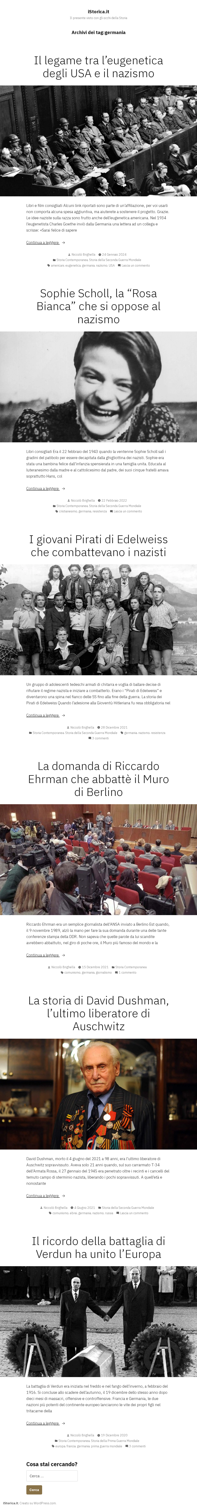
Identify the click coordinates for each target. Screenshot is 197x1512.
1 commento (127, 972)
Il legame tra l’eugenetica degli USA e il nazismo (98, 66)
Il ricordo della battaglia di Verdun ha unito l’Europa (98, 1247)
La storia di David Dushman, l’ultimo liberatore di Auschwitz (98, 1013)
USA (112, 265)
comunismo (72, 972)
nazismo (101, 265)
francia (71, 1446)
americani (57, 265)
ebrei (73, 1213)
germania (88, 265)
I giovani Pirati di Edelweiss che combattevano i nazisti (98, 545)
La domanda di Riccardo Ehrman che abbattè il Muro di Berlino (98, 778)
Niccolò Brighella (83, 254)
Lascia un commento (136, 265)
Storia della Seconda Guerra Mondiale (115, 260)
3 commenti (100, 738)
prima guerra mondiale (106, 1446)
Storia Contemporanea (72, 260)
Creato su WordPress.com (38, 1503)
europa (60, 1446)
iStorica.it (98, 11)
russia (109, 1213)
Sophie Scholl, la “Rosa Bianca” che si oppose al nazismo (98, 305)
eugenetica (73, 265)
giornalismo (104, 972)
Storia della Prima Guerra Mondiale (115, 1441)
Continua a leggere (53, 243)
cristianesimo (68, 511)
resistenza (100, 511)
